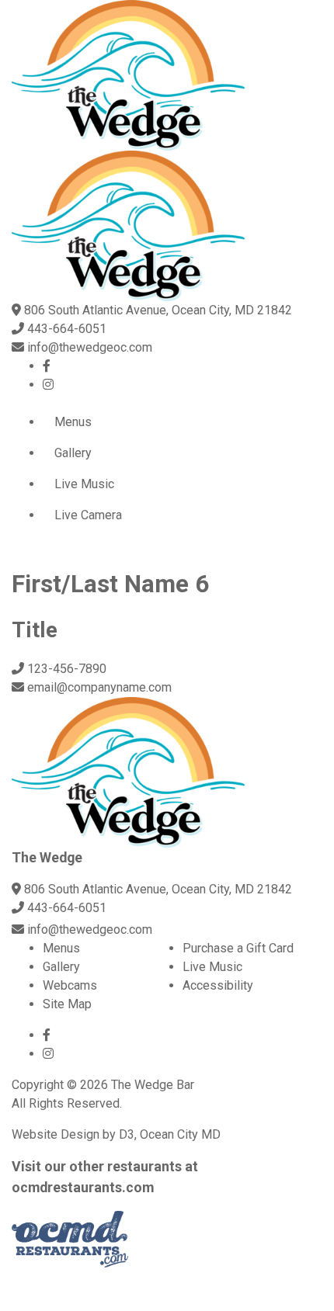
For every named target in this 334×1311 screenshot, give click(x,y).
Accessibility (218, 985)
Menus (73, 421)
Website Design (55, 1134)
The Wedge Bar (152, 1084)
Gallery (73, 453)
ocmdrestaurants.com (83, 1187)
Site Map (67, 1004)
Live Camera (88, 515)
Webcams (70, 985)
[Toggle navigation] (23, 555)
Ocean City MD (180, 1134)
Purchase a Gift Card (238, 948)
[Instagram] (48, 384)
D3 (126, 1134)
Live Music (84, 484)
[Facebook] (46, 366)
